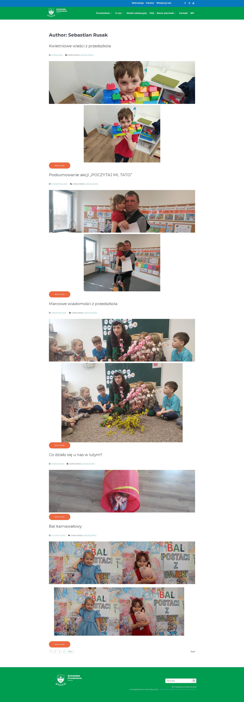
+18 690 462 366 (165, 689)
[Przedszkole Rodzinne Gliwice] (57, 12)
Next (70, 651)
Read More (60, 165)
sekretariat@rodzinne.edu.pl (184, 689)
